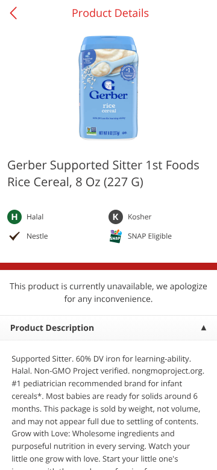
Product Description (52, 328)
